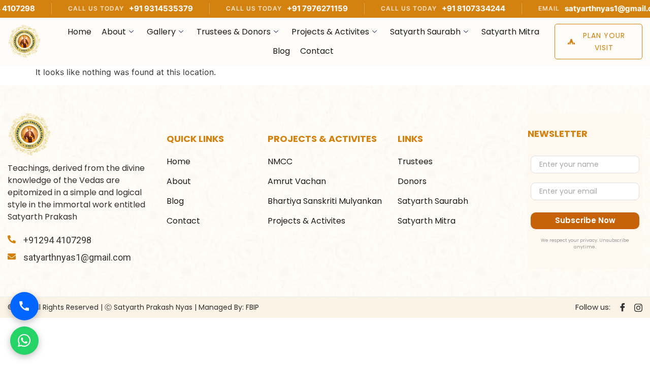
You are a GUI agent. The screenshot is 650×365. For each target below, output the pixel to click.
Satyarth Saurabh (425, 32)
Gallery (161, 32)
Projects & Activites (330, 32)
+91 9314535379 (139, 8)
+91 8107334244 (451, 8)
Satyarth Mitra (510, 32)
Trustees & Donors (234, 32)
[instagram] (638, 307)
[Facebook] (623, 307)
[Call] (24, 306)
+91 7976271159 (295, 8)
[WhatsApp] (24, 340)
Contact (317, 51)
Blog (281, 51)
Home (79, 32)
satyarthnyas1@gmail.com (592, 8)
